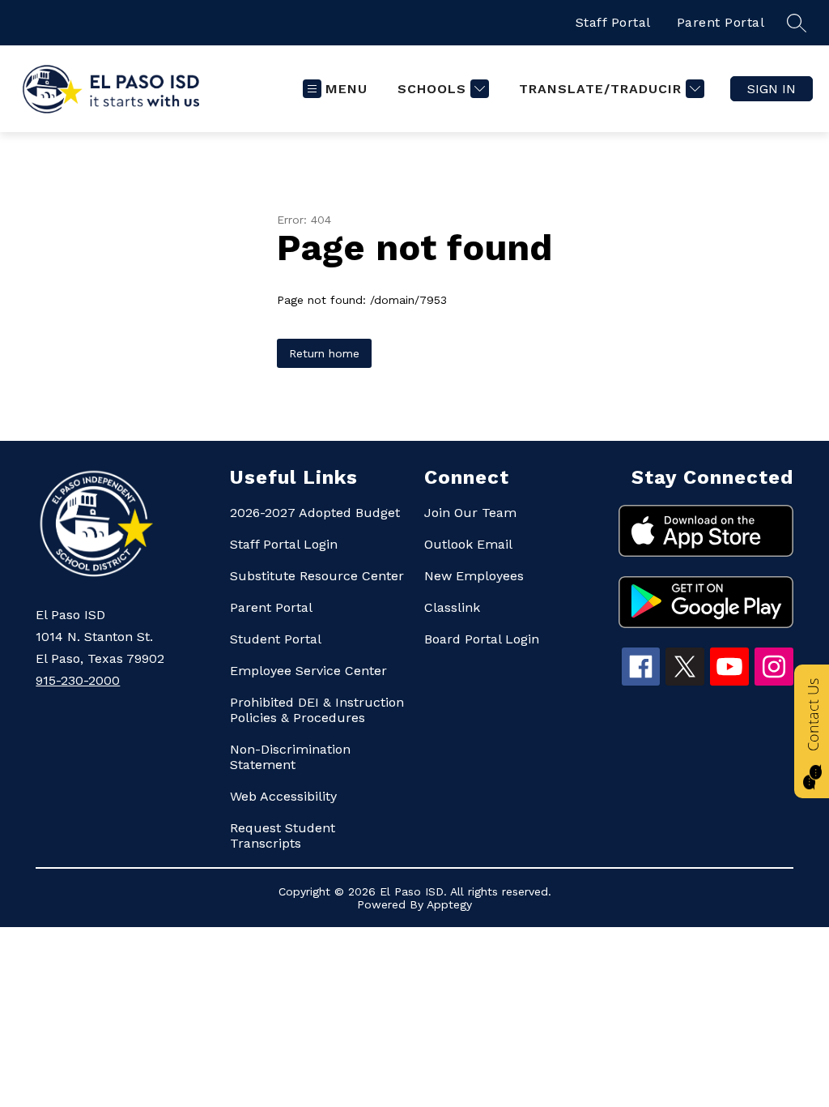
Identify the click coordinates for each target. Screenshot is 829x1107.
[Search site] (796, 22)
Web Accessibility (283, 796)
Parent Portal (721, 22)
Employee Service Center (308, 670)
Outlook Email (468, 544)
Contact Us (813, 714)
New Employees (474, 575)
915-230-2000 (78, 680)
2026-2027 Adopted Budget (315, 512)
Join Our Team (470, 512)
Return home (324, 353)
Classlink (452, 607)
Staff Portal (613, 22)
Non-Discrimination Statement (290, 757)
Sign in (771, 88)
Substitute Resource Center (317, 575)
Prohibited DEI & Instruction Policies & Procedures (317, 710)
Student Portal (275, 639)
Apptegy (449, 904)
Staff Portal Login (284, 544)
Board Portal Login (481, 639)
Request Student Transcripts (282, 835)
